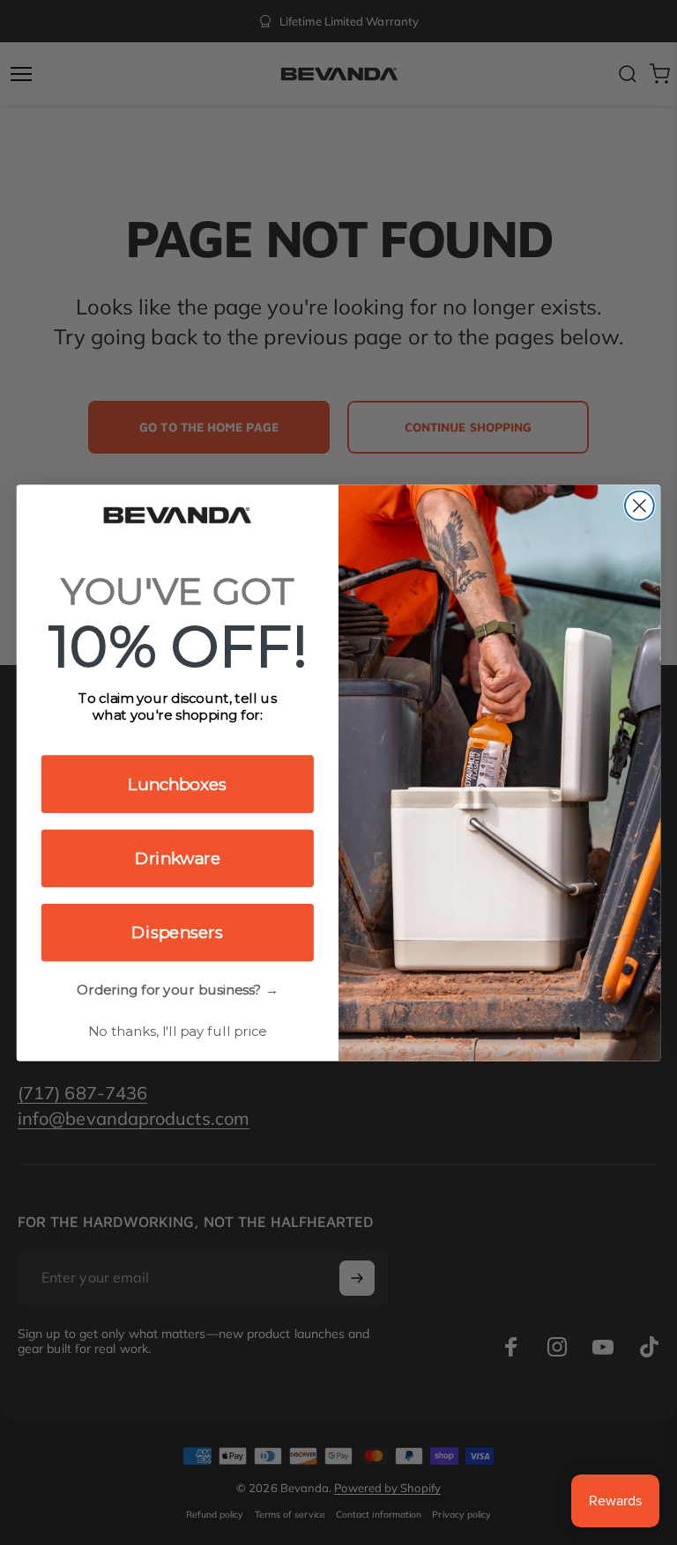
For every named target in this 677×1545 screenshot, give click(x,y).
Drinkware (177, 858)
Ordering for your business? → (178, 989)
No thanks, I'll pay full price (177, 1031)
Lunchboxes (177, 783)
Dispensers (177, 932)
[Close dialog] (639, 505)
